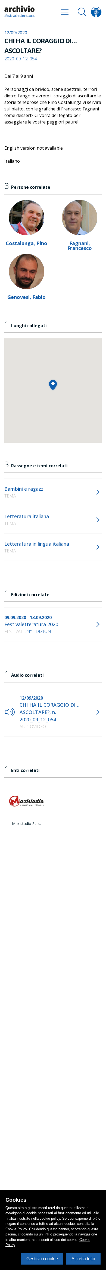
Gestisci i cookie (42, 1258)
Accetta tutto (83, 1258)
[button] (53, 385)
